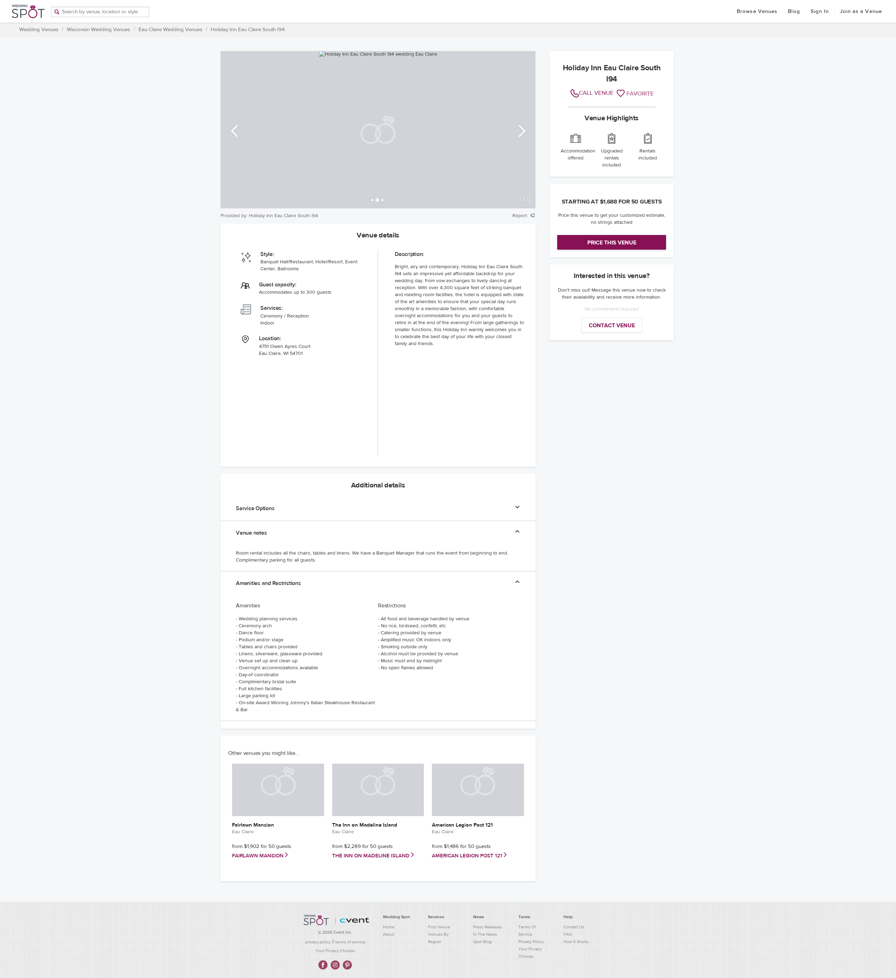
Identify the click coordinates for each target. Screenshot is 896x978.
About (388, 934)
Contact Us (574, 927)
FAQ (568, 934)
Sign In (820, 11)
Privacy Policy (531, 941)
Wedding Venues (38, 29)
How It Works (576, 941)
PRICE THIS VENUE (611, 242)
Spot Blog (482, 941)
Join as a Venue (861, 11)
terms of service (350, 942)
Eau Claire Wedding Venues (170, 29)
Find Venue (439, 927)
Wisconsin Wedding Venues (98, 29)
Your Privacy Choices (335, 951)
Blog (794, 11)
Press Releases (487, 927)
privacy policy (318, 942)
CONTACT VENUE (612, 325)
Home (388, 927)
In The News (485, 934)
